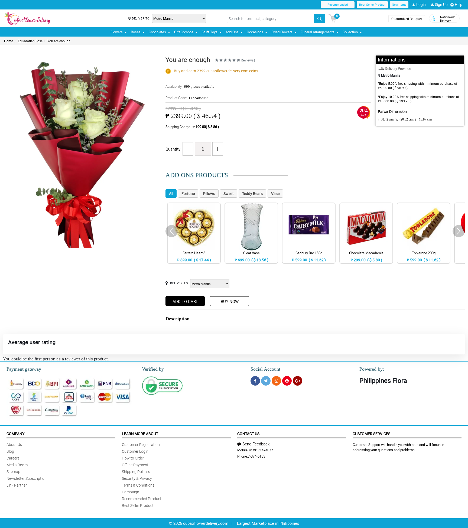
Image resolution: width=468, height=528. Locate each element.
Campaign (130, 491)
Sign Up (441, 4)
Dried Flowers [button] (281, 32)
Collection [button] (350, 32)
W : (404, 120)
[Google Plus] (297, 381)
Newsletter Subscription (26, 478)
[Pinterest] (287, 381)
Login (421, 4)
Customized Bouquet (406, 19)
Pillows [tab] (209, 193)
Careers (13, 458)
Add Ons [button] (232, 32)
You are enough (58, 41)
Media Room (17, 464)
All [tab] (171, 193)
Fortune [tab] (188, 193)
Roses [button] (136, 32)
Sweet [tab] (228, 193)
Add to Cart (185, 301)
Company (15, 433)
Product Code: (187, 97)
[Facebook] (255, 381)
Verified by (153, 369)
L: (386, 120)
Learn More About (140, 433)
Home (8, 41)
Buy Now (230, 301)
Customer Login (135, 451)
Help (458, 4)
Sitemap (13, 471)
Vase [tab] (275, 193)
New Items (399, 4)
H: (423, 120)
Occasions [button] (255, 32)
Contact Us (248, 433)
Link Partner (16, 485)
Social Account (265, 369)
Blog (10, 451)
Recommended (337, 4)
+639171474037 (260, 450)
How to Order (133, 458)
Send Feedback (256, 443)
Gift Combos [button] (183, 32)
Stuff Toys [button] (209, 32)
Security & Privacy (137, 478)
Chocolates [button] (157, 32)
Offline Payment (135, 464)
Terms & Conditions (138, 485)
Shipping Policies (136, 471)
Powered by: (371, 369)
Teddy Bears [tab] (252, 193)
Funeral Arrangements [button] (317, 32)
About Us (14, 444)
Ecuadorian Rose (30, 41)
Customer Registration (141, 444)
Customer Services (371, 433)
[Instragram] (276, 381)
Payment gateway (23, 369)
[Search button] (319, 18)
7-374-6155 (256, 456)
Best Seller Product (372, 4)
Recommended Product (141, 498)
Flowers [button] (116, 32)
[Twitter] (266, 381)
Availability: (189, 86)
